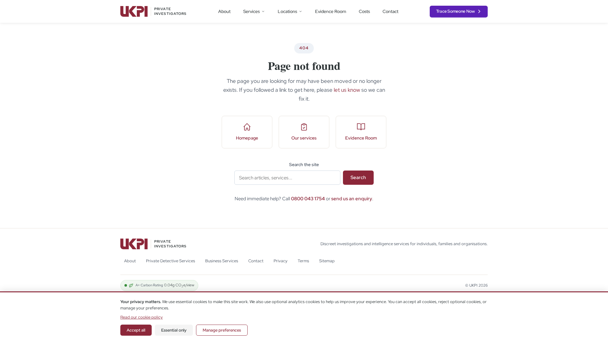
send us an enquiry (351, 199)
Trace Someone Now (455, 11)
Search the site (304, 164)
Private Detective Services (170, 261)
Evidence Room (330, 11)
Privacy (281, 261)
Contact (390, 11)
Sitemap (327, 261)
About (224, 11)
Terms (303, 261)
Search (358, 177)
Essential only (174, 330)
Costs (364, 11)
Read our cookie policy (141, 317)
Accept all (136, 330)
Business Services (221, 261)
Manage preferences (222, 330)
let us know (347, 89)
